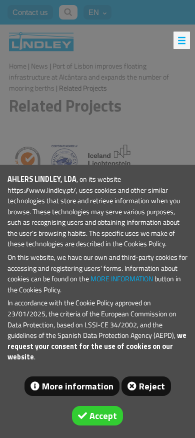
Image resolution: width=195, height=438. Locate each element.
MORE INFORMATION (121, 278)
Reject (152, 386)
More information (78, 386)
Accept (103, 415)
